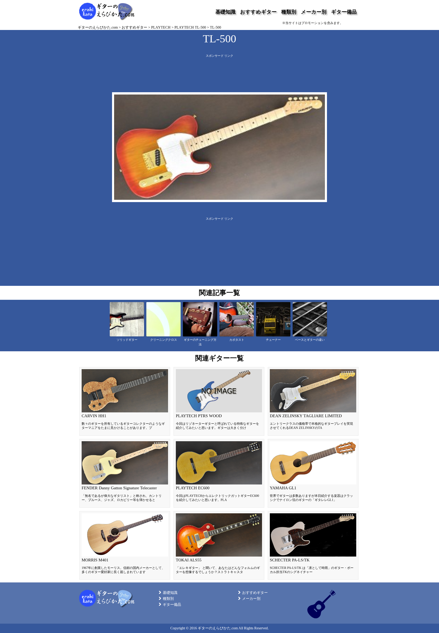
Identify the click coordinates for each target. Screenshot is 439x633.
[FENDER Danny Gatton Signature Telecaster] (125, 473)
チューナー (273, 339)
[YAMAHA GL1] (313, 473)
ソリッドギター (127, 339)
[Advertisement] (219, 68)
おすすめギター (258, 12)
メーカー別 (314, 12)
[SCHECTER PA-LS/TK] (313, 545)
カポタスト (236, 339)
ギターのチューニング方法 (200, 342)
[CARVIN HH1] (125, 401)
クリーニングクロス (163, 339)
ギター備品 (344, 12)
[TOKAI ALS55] (219, 545)
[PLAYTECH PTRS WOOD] (219, 401)
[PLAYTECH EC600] (219, 473)
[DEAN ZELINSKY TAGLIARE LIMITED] (313, 401)
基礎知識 (225, 12)
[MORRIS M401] (125, 545)
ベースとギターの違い (310, 339)
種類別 (288, 12)
